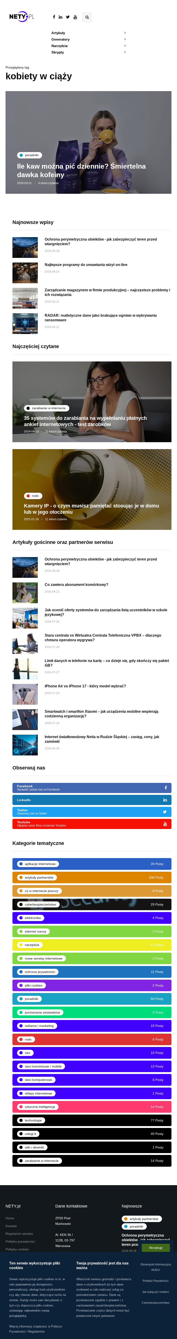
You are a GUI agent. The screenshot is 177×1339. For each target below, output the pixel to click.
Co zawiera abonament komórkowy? (76, 585)
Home (10, 1218)
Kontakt (11, 1226)
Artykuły (58, 33)
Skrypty (57, 52)
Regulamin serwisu (19, 1233)
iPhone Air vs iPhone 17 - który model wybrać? (85, 686)
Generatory (60, 39)
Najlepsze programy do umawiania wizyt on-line (86, 265)
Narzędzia (59, 46)
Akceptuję (155, 1248)
